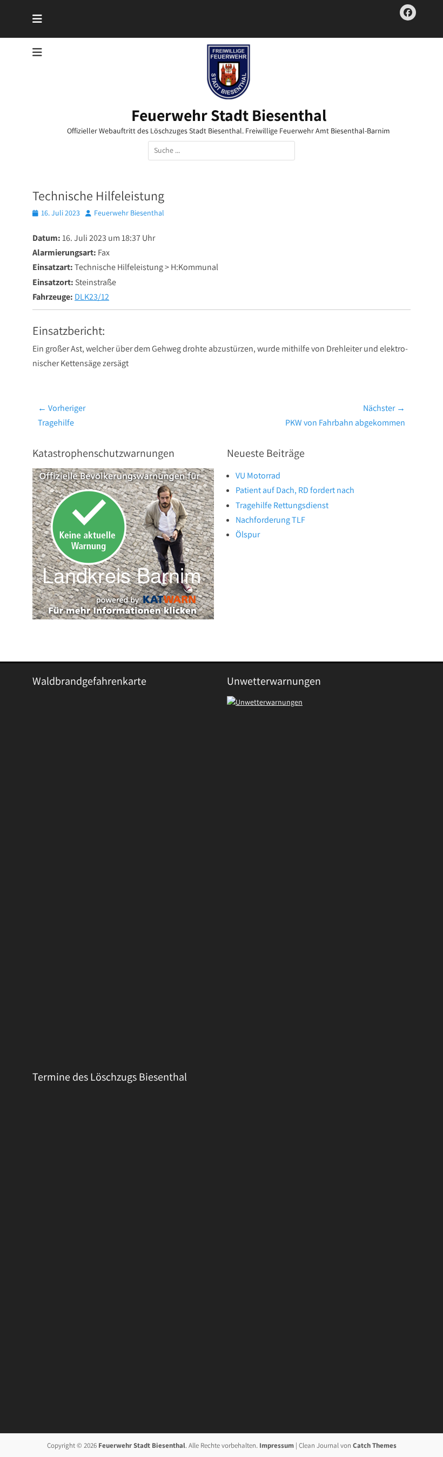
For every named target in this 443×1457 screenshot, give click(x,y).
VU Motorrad (258, 475)
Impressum (276, 1445)
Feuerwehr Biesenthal (129, 213)
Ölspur (248, 534)
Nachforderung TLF (270, 519)
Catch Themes (375, 1445)
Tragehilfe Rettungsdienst (282, 505)
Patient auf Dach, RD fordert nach (295, 490)
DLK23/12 (92, 296)
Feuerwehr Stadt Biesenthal (228, 115)
